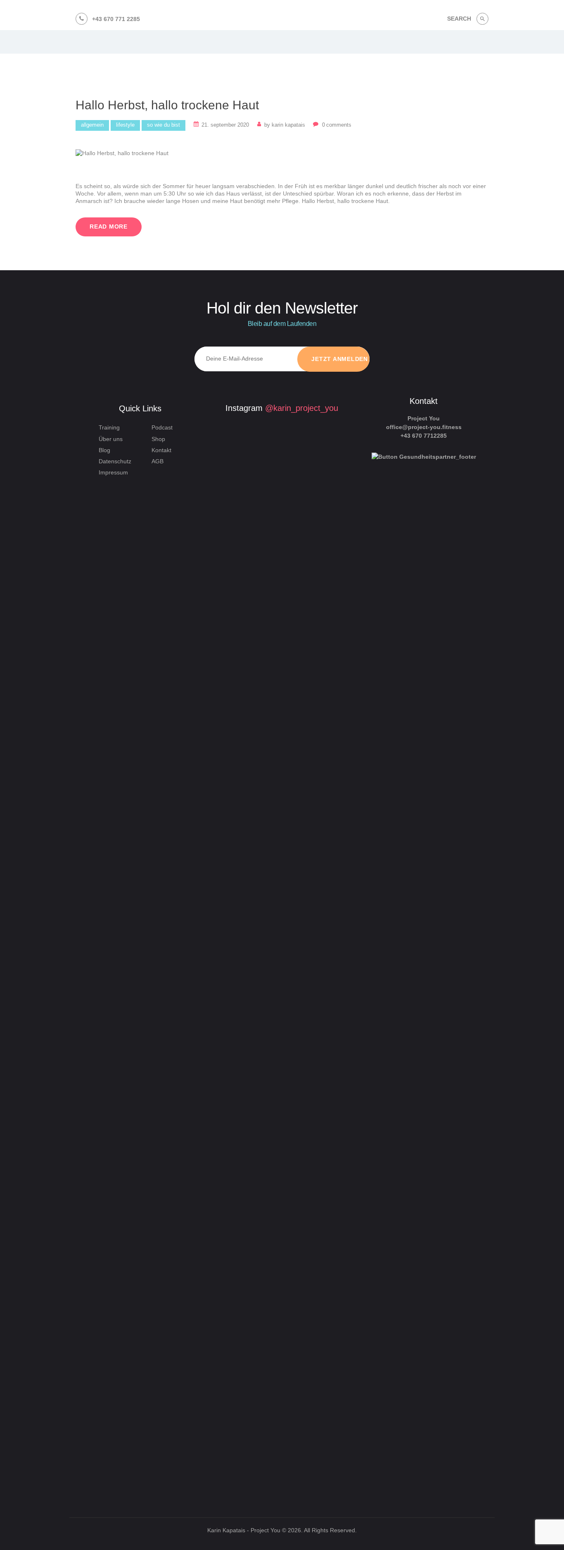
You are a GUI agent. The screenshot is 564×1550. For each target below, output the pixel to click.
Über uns (111, 439)
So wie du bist (163, 125)
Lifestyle (125, 125)
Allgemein (92, 125)
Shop (158, 439)
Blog (104, 450)
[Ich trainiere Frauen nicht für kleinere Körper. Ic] (315, 820)
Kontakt (161, 450)
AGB (158, 461)
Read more (109, 226)
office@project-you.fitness (424, 427)
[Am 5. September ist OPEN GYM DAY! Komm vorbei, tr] (235, 535)
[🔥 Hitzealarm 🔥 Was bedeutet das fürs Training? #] (235, 1270)
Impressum (113, 472)
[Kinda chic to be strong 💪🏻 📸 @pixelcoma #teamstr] (275, 483)
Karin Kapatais (285, 125)
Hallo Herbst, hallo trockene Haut (167, 105)
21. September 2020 (225, 125)
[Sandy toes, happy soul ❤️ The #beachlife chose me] (315, 1261)
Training (109, 427)
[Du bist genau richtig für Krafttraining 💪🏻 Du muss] (275, 1348)
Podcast (162, 427)
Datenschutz (115, 461)
